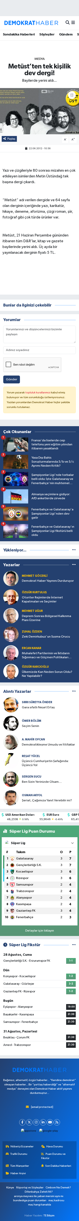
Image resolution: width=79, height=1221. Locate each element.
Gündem (65, 34)
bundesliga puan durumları (29, 1200)
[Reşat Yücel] (11, 760)
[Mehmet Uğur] (11, 615)
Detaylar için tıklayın (39, 930)
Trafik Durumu (18, 1154)
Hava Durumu (54, 1146)
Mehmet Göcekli (35, 575)
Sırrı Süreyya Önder (37, 702)
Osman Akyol (32, 795)
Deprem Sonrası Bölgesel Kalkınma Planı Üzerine (46, 618)
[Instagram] (36, 1122)
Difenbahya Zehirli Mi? (39, 1191)
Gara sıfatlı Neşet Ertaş (38, 707)
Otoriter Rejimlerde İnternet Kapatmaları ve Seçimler (42, 599)
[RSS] (57, 1122)
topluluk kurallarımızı (38, 392)
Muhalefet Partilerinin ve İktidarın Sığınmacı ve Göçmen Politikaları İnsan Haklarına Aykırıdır (46, 656)
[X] (29, 1122)
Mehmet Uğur (32, 611)
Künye (10, 1187)
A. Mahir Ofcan (33, 739)
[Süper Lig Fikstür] (74, 945)
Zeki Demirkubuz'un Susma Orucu (46, 636)
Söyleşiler (46, 34)
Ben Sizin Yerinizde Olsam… (42, 782)
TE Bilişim (48, 1215)
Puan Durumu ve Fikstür (53, 1156)
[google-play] (49, 1132)
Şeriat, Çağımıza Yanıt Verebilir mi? (47, 800)
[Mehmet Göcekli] (11, 578)
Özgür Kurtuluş (34, 592)
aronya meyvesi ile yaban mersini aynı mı (38, 1196)
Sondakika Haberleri (19, 34)
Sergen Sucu (31, 776)
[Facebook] (22, 1122)
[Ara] (68, 23)
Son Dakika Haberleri (58, 1165)
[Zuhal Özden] (11, 634)
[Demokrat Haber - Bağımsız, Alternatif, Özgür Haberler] (31, 23)
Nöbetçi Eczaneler (22, 1146)
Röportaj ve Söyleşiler (30, 1187)
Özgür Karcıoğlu (35, 666)
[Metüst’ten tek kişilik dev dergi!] (39, 111)
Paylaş (11, 138)
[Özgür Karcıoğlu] (11, 671)
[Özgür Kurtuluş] (11, 597)
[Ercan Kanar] (11, 652)
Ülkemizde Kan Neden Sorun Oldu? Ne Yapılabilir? (47, 674)
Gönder (11, 379)
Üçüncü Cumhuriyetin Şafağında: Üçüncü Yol (45, 763)
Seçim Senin (30, 726)
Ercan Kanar (31, 648)
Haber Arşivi (18, 1173)
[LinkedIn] (43, 1122)
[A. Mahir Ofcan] (11, 742)
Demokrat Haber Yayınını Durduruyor (48, 580)
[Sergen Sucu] (11, 779)
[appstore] (28, 1132)
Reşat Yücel (31, 756)
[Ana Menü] (73, 23)
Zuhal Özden (32, 631)
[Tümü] (74, 550)
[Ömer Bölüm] (11, 723)
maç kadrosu (56, 1200)
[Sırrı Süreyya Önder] (11, 704)
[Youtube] (50, 1122)
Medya (40, 59)
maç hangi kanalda (39, 1204)
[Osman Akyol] (11, 797)
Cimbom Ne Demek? (58, 1187)
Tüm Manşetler (19, 1165)
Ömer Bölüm (31, 720)
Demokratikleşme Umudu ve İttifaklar (48, 744)
